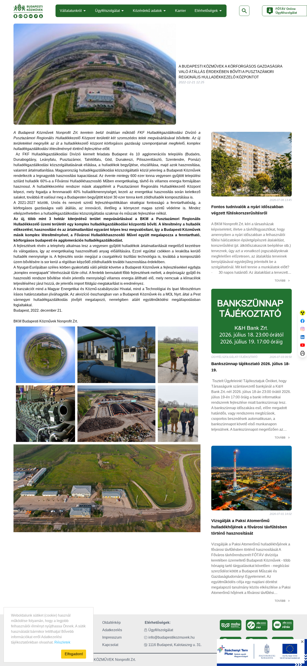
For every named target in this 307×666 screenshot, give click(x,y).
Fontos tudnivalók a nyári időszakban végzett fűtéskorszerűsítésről (247, 210)
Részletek (62, 642)
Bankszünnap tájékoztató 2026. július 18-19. (250, 367)
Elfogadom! (74, 654)
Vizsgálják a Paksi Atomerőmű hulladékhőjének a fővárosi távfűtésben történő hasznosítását (249, 527)
